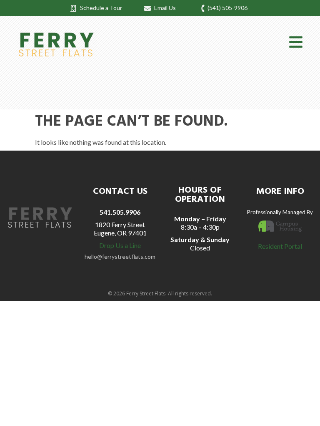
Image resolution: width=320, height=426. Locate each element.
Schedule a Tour (101, 7)
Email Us (165, 7)
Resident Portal (280, 246)
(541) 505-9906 (228, 7)
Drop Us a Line (120, 245)
